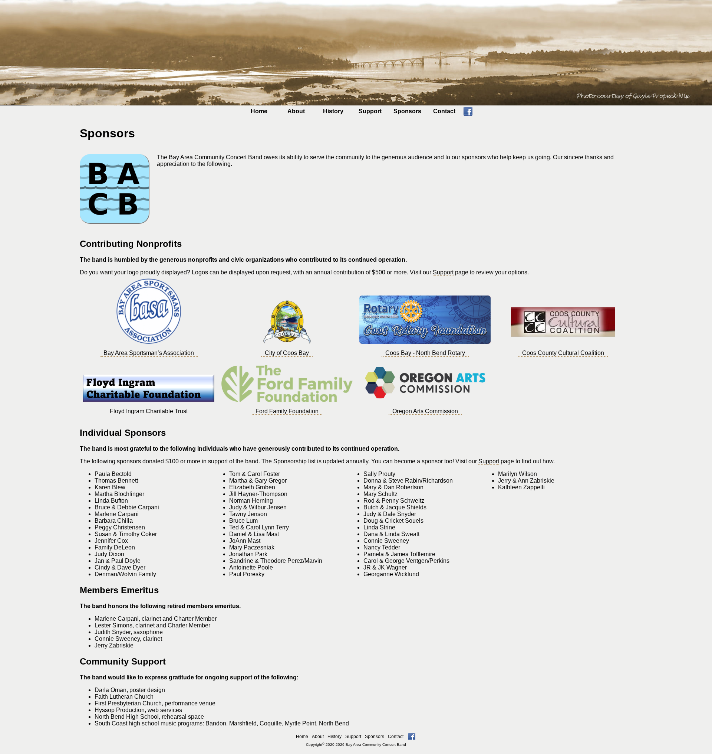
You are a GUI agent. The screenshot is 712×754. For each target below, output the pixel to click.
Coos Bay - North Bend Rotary (425, 353)
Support (370, 111)
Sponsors (407, 111)
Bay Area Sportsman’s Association (148, 353)
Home (259, 111)
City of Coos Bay (287, 353)
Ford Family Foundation (287, 411)
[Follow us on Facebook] (468, 114)
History (333, 111)
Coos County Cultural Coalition (563, 353)
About (296, 111)
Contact (444, 111)
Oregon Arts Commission (425, 411)
